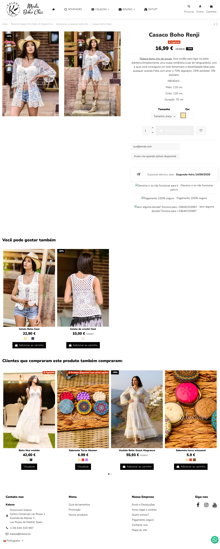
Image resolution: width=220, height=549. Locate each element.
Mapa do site (139, 530)
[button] (100, 9)
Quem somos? (140, 515)
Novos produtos (78, 515)
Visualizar (29, 466)
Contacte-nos (140, 525)
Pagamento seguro (143, 520)
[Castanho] (194, 459)
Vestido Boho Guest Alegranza (137, 450)
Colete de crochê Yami (83, 329)
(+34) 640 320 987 (21, 528)
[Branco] (29, 338)
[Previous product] (215, 24)
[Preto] (32, 338)
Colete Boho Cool (29, 329)
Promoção (75, 509)
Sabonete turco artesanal (191, 450)
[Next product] (217, 24)
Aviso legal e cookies (144, 509)
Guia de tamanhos (79, 504)
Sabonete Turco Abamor (83, 450)
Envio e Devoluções (143, 504)
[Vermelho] (83, 459)
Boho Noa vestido (29, 450)
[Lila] (86, 459)
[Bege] (25, 338)
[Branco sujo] (83, 338)
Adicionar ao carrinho (177, 130)
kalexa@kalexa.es (20, 534)
